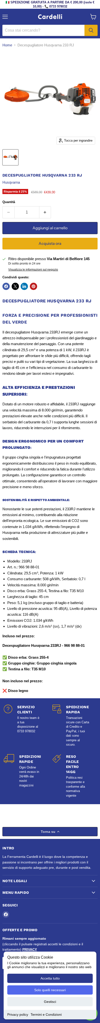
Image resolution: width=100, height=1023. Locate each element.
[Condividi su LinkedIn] (24, 286)
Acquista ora (50, 243)
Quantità (8, 202)
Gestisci (50, 1002)
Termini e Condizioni (46, 1014)
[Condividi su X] (15, 286)
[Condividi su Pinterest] (33, 286)
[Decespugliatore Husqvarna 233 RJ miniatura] (10, 157)
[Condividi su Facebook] (6, 286)
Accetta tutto (50, 978)
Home (7, 45)
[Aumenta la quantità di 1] (45, 212)
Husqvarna (11, 182)
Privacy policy (17, 1014)
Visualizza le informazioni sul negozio (33, 269)
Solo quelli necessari (50, 990)
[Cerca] (91, 30)
